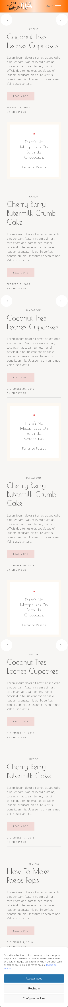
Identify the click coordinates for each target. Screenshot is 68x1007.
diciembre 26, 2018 (21, 388)
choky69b (18, 111)
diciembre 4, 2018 (20, 942)
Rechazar (34, 988)
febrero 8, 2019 (18, 107)
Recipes (34, 863)
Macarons (34, 310)
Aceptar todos (34, 978)
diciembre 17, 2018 (21, 733)
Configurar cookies (34, 998)
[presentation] (13, 20)
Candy (34, 29)
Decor (34, 654)
